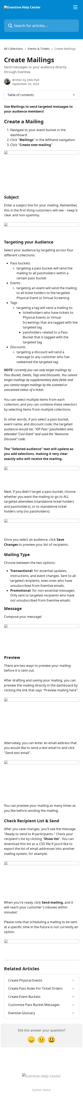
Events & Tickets (39, 49)
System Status (41, 1090)
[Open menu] (75, 7)
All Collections (13, 49)
